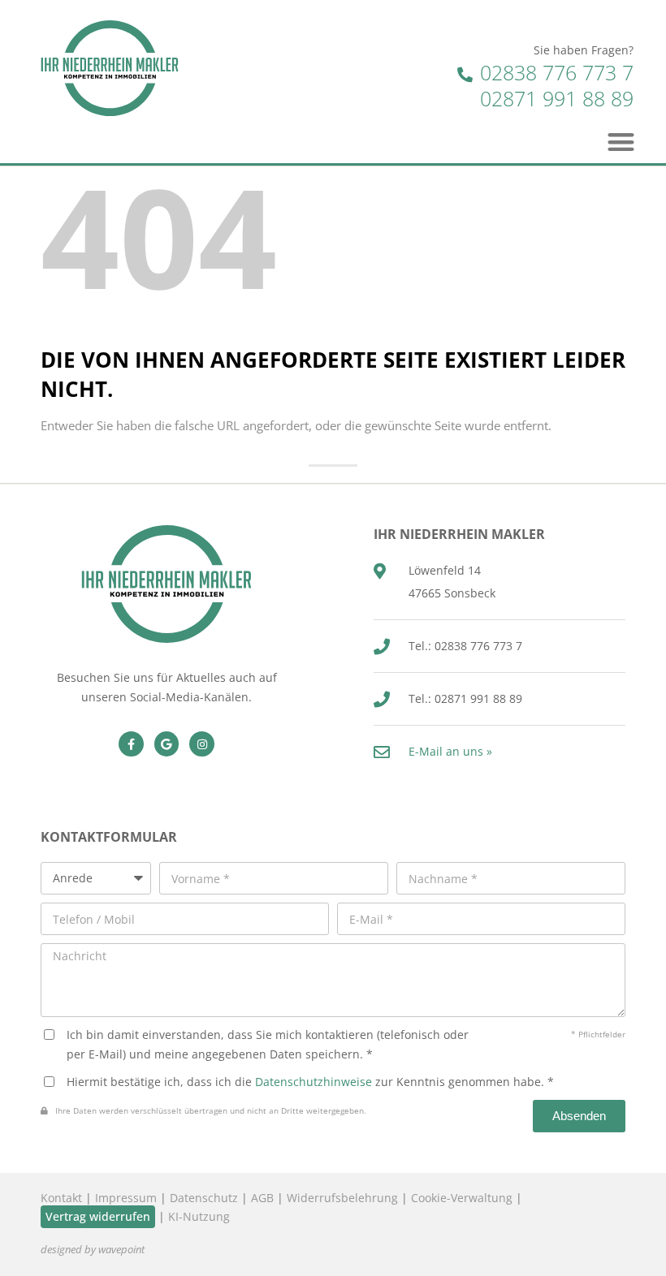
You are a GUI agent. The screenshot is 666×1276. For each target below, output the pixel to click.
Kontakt (61, 1197)
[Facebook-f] (131, 744)
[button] (621, 141)
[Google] (166, 744)
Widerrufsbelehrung (342, 1197)
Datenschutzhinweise (313, 1081)
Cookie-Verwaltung (461, 1197)
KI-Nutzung (199, 1216)
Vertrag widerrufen (97, 1216)
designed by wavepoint (93, 1250)
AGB (262, 1197)
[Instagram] (201, 744)
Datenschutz (204, 1197)
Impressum (126, 1197)
